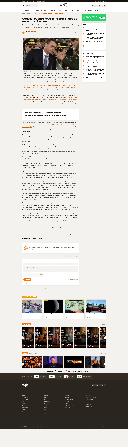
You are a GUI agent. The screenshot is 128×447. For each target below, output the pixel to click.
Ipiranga (45, 409)
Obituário (67, 397)
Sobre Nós (88, 393)
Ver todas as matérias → (34, 251)
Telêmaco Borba (47, 401)
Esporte (78, 10)
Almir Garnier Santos (30, 227)
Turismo (90, 10)
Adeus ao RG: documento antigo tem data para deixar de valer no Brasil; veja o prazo (47, 118)
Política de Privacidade (91, 397)
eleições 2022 (67, 227)
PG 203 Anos (43, 10)
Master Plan (88, 404)
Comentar (49, 33)
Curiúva (45, 413)
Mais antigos (75, 256)
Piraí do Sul (46, 415)
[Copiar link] (78, 32)
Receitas (67, 401)
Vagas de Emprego (69, 399)
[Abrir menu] (23, 5)
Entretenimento (98, 10)
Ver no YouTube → (102, 353)
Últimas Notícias (25, 393)
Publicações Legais (69, 405)
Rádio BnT (104, 1)
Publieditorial (25, 422)
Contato (88, 395)
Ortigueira (46, 411)
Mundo (23, 413)
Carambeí (46, 395)
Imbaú (45, 417)
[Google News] (105, 6)
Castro (45, 393)
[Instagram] (97, 6)
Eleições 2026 (57, 10)
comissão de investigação (49, 227)
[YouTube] (100, 6)
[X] (95, 6)
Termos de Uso (89, 399)
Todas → (104, 324)
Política (50, 10)
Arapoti (45, 405)
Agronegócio (25, 407)
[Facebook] (93, 6)
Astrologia (67, 403)
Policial (65, 10)
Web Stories (67, 407)
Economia (71, 10)
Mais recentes (67, 256)
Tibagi (45, 399)
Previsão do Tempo (69, 393)
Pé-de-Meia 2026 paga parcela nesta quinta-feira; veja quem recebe (43, 112)
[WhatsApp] (102, 6)
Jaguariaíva (46, 403)
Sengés (45, 407)
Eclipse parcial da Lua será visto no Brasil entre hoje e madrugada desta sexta (45, 115)
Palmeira (45, 397)
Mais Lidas (24, 395)
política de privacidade (57, 283)
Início (23, 13)
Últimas (27, 10)
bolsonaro (39, 227)
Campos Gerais (98, 1)
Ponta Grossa (35, 10)
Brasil (84, 10)
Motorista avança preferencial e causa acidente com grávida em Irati (47, 221)
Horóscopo (67, 395)
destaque (60, 227)
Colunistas (24, 415)
